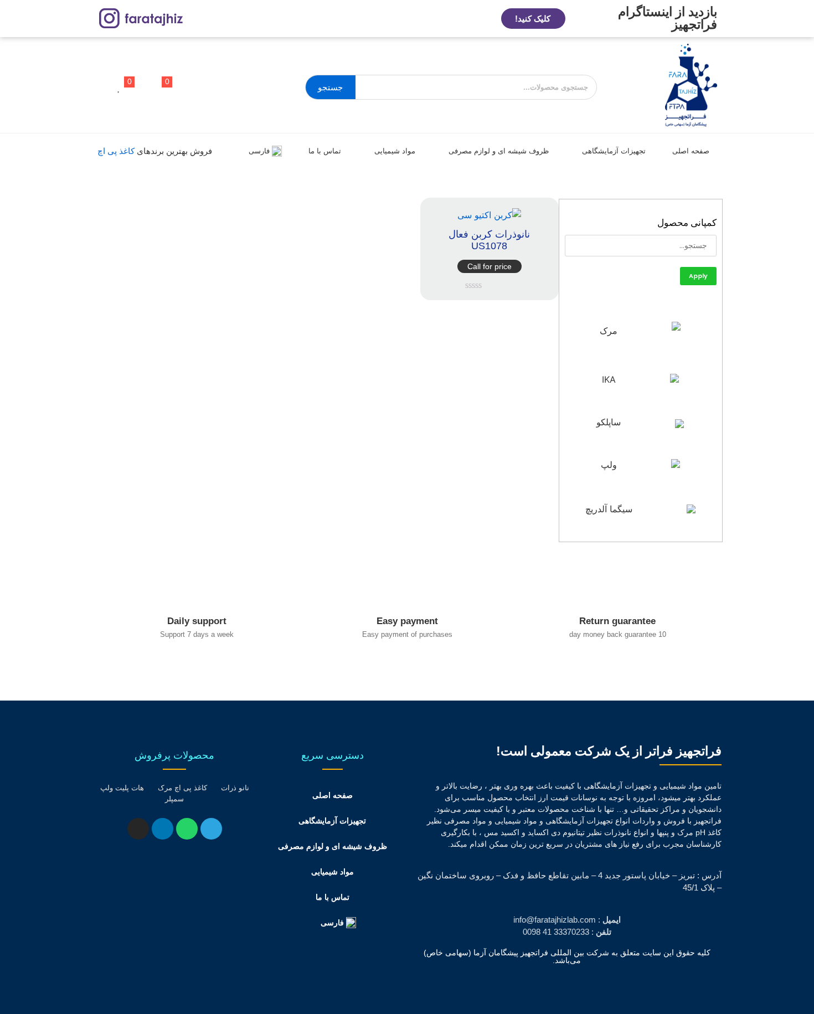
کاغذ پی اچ (116, 151)
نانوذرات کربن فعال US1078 (489, 240)
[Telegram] (211, 829)
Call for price (489, 266)
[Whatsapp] (187, 829)
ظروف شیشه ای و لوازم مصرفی (499, 151)
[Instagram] (138, 829)
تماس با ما (324, 151)
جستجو (330, 87)
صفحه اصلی (690, 151)
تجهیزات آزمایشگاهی (614, 151)
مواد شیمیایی (394, 151)
